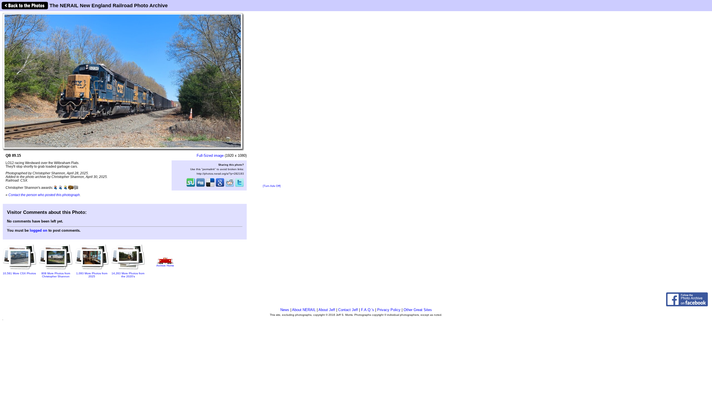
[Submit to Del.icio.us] (210, 186)
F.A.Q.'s (367, 310)
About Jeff (326, 310)
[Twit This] (239, 186)
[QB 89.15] (122, 80)
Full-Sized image (210, 155)
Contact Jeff (348, 310)
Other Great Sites (418, 310)
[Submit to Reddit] (229, 186)
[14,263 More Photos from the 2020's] (128, 270)
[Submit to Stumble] (190, 186)
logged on (38, 230)
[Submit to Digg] (200, 186)
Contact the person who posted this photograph (44, 195)
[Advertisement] (271, 98)
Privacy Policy (388, 310)
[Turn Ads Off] (272, 185)
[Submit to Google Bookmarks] (220, 186)
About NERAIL (304, 310)
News (284, 310)
